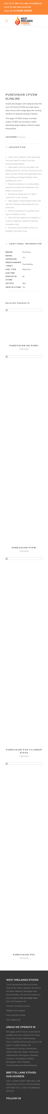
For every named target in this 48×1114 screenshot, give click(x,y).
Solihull (9, 1052)
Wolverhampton (30, 1065)
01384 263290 (24, 10)
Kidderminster (12, 1055)
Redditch (30, 1058)
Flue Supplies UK (13, 1020)
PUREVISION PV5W (24, 547)
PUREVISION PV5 (24, 954)
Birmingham (11, 1062)
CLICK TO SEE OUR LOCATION (17, 7)
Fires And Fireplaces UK (16, 1001)
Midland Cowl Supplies (15, 1010)
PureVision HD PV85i (23, 345)
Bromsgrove (24, 1055)
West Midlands (23, 1062)
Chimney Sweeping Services (18, 1006)
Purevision (22, 137)
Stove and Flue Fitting (15, 1015)
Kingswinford (11, 1048)
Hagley (25, 1052)
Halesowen (33, 1052)
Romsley (21, 1048)
